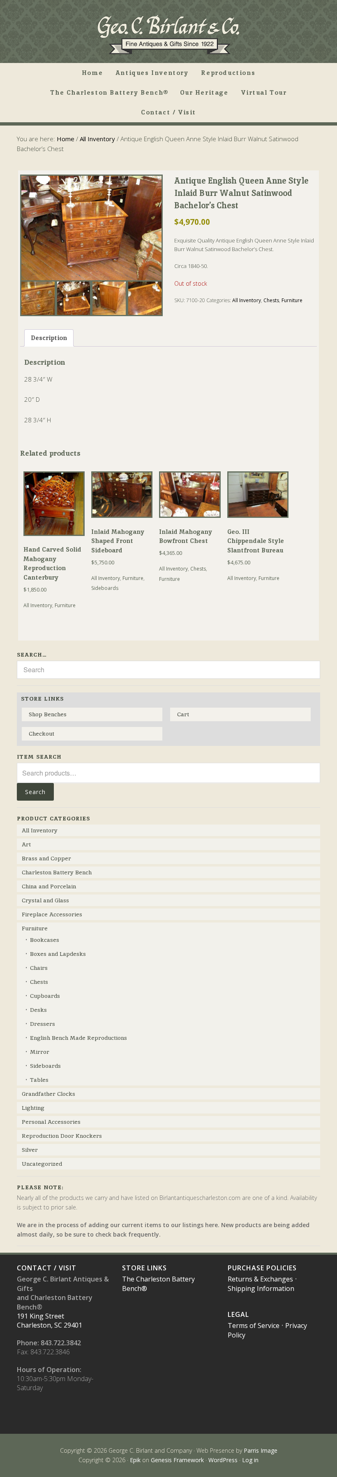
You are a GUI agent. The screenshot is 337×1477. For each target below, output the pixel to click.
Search (35, 792)
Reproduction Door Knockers (62, 1135)
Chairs (39, 967)
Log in (250, 1460)
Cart (183, 714)
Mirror (39, 1051)
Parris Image (260, 1450)
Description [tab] (49, 338)
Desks (38, 1009)
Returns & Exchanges (260, 1279)
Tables (39, 1079)
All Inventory (97, 139)
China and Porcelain (49, 886)
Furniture (292, 300)
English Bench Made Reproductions (78, 1037)
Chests (271, 300)
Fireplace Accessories (52, 914)
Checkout (41, 733)
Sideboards (104, 588)
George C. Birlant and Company (168, 34)
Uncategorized (42, 1163)
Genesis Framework (177, 1460)
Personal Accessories (51, 1121)
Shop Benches (48, 714)
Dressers (42, 1023)
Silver (30, 1149)
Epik (135, 1460)
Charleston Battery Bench (57, 872)
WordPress (223, 1460)
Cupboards (45, 995)
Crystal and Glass (45, 900)
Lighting (33, 1107)
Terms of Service (253, 1325)
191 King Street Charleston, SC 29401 (49, 1321)
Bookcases (44, 940)
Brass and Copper (46, 858)
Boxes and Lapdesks (58, 953)
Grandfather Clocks (48, 1093)
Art (26, 844)
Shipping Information (261, 1288)
